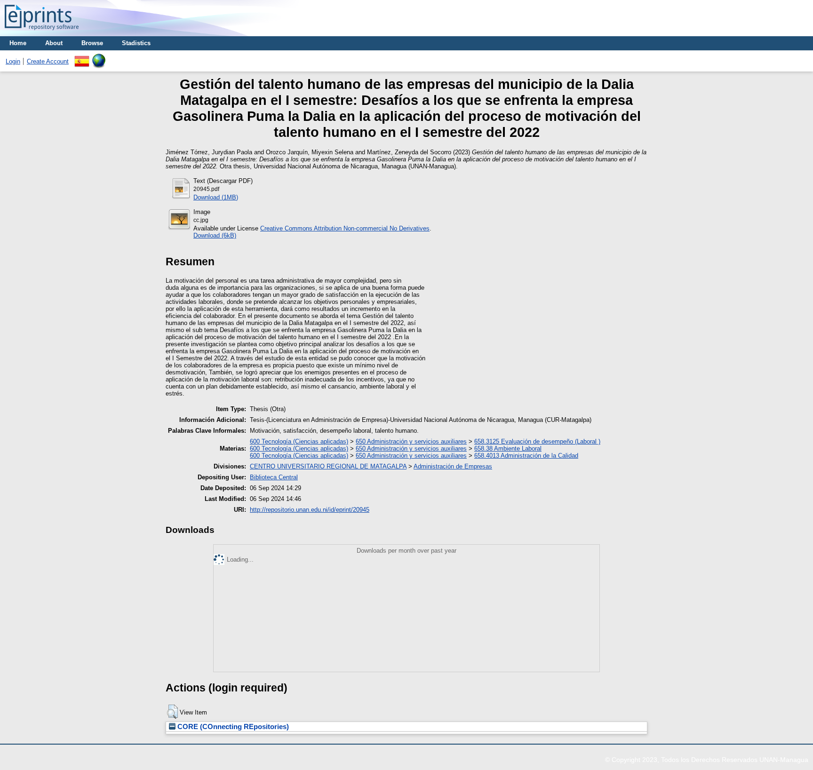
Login (13, 61)
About (54, 43)
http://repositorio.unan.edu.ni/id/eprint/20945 (309, 509)
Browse (92, 43)
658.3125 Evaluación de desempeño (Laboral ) (537, 441)
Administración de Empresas (453, 466)
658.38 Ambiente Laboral (508, 448)
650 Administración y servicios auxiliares (411, 441)
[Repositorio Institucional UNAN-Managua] (41, 32)
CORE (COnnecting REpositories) (232, 726)
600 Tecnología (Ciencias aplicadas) (299, 441)
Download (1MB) (215, 197)
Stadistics (136, 43)
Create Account (48, 61)
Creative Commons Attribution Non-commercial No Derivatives (345, 228)
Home (17, 43)
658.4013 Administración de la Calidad (526, 455)
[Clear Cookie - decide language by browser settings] (98, 57)
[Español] (81, 57)
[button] (172, 712)
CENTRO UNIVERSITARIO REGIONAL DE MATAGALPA (328, 466)
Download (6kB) (214, 235)
